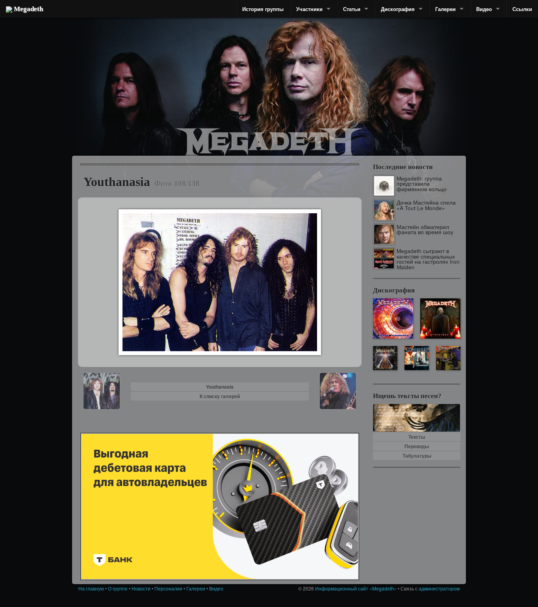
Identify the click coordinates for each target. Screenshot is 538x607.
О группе (118, 588)
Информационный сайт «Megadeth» (356, 588)
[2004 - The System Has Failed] (448, 358)
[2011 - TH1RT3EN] (440, 318)
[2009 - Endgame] (385, 358)
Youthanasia (220, 386)
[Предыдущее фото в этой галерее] (101, 390)
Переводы (416, 446)
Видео (484, 9)
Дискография (398, 9)
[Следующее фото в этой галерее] (338, 390)
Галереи (445, 9)
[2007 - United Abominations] (416, 358)
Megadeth (27, 9)
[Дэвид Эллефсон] (403, 94)
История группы (263, 9)
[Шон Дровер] (121, 84)
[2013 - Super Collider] (393, 318)
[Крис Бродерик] (234, 72)
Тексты (416, 436)
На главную (91, 588)
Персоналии (168, 588)
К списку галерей (220, 396)
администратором (439, 588)
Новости (141, 588)
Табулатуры (417, 455)
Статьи (351, 9)
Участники (309, 9)
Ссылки (522, 9)
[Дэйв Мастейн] (304, 71)
